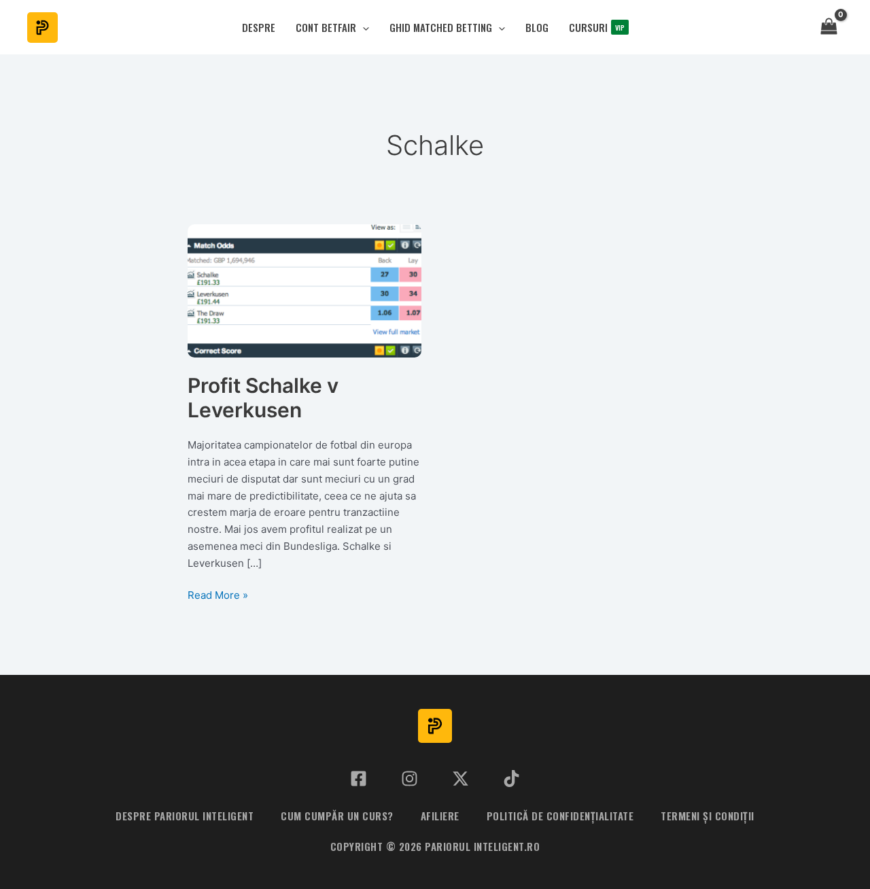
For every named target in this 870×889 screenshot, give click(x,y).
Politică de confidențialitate (560, 815)
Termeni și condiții (707, 815)
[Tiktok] (511, 778)
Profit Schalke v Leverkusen (263, 398)
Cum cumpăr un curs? (337, 815)
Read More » (218, 596)
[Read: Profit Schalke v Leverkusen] (304, 289)
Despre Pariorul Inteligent (185, 815)
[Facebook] (358, 778)
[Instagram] (409, 778)
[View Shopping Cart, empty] (829, 27)
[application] (362, 27)
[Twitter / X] (460, 778)
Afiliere (440, 815)
